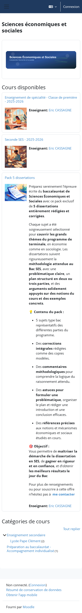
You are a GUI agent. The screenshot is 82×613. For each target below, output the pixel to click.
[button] (52, 6)
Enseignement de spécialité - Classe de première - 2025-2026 (41, 99)
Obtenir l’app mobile (21, 595)
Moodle (28, 607)
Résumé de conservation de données (33, 590)
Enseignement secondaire (26, 535)
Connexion (71, 6)
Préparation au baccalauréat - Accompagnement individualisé (30, 549)
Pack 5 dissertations (20, 177)
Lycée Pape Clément (25, 541)
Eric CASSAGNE (60, 110)
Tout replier (71, 529)
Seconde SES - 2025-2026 (24, 139)
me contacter (63, 494)
